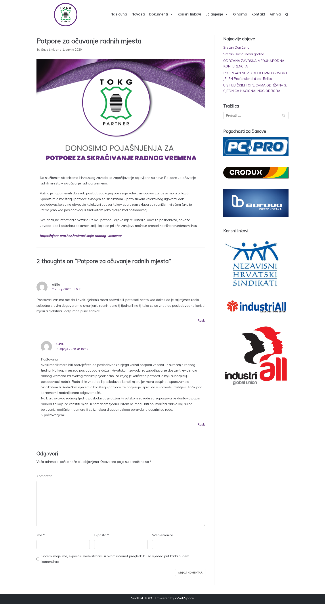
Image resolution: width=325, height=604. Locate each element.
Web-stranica (162, 535)
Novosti (138, 14)
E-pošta (101, 535)
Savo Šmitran (50, 49)
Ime (40, 535)
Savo (60, 344)
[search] (287, 14)
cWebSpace (184, 598)
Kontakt (258, 14)
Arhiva (275, 14)
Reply (201, 320)
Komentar (44, 476)
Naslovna (119, 14)
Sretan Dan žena (236, 47)
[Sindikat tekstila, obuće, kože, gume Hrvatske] (65, 14)
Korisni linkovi (189, 14)
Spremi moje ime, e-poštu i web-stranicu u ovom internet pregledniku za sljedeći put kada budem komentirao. (115, 559)
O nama (240, 14)
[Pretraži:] (256, 115)
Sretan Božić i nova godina (243, 54)
